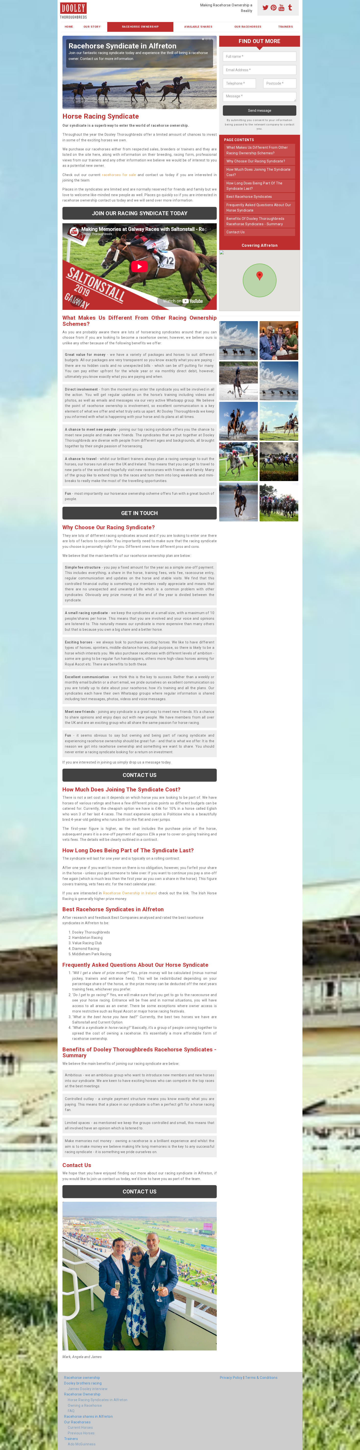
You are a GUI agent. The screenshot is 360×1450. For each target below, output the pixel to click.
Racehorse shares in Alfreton (88, 1416)
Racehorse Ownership (140, 26)
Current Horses (80, 1427)
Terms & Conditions (261, 1378)
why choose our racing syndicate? (256, 161)
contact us (236, 232)
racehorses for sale (119, 175)
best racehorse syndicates (249, 197)
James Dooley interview (88, 1389)
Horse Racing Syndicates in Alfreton (98, 1400)
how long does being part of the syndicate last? (255, 186)
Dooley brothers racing (83, 1383)
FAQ (71, 1411)
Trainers (285, 26)
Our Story (92, 26)
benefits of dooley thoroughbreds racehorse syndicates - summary (255, 221)
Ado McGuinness (82, 1444)
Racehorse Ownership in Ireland (130, 893)
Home (69, 26)
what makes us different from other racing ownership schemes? (257, 150)
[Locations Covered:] (63, 4)
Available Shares (198, 26)
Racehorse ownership (82, 1378)
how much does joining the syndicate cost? (259, 172)
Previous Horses (81, 1433)
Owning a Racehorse (85, 1405)
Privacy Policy (231, 1378)
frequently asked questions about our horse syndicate (259, 207)
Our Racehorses (248, 26)
